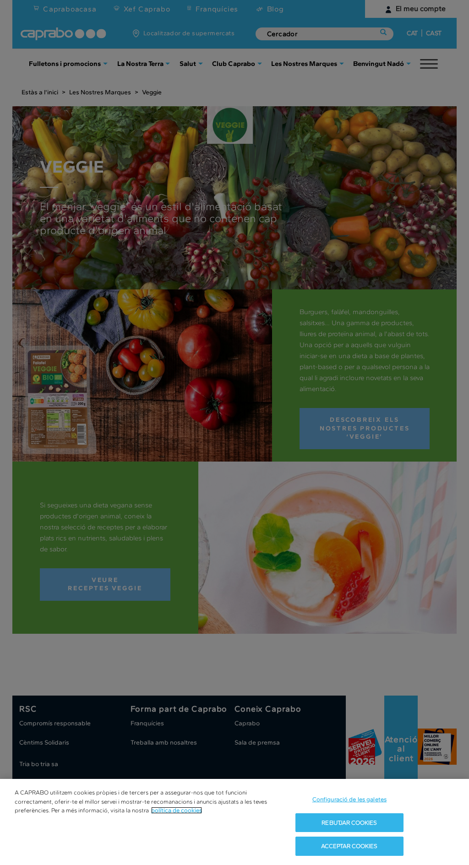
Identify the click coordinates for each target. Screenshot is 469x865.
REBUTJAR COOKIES (349, 822)
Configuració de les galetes (349, 799)
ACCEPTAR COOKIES (349, 846)
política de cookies (176, 810)
